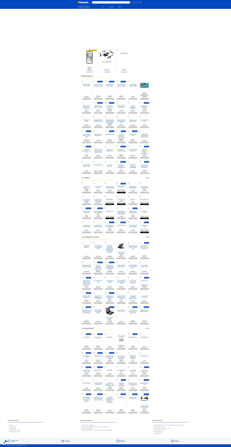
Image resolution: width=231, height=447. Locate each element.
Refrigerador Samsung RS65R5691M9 (133, 166)
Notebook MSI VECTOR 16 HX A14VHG (98, 311)
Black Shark (144, 133)
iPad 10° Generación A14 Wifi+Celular (121, 135)
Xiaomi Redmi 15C (110, 211)
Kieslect (109, 163)
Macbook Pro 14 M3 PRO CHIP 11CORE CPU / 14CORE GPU (86, 311)
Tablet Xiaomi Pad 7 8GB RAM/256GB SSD (121, 121)
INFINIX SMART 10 (121, 186)
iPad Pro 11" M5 (144, 280)
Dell (109, 148)
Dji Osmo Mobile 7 (86, 383)
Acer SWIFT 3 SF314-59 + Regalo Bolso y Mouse (133, 311)
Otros (98, 133)
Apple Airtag (109, 337)
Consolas (98, 354)
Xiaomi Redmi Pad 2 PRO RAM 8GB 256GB (98, 247)
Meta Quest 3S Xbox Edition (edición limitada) (109, 357)
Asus (144, 104)
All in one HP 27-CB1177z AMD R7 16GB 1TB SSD (144, 166)
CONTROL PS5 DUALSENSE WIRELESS (133, 357)
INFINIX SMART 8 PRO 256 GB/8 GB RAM (110, 227)
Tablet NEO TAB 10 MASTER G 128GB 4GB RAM (121, 297)
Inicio (103, 6)
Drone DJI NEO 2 (124, 53)
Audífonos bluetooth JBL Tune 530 (86, 151)
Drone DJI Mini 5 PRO (106, 61)
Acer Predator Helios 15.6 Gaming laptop (86, 135)
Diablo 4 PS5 (121, 397)
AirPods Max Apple (110, 134)
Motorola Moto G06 (98, 165)
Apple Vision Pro (98, 370)
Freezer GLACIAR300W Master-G (133, 107)
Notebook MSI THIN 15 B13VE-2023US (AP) (133, 247)
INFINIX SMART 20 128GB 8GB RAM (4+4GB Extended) (121, 213)
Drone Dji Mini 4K (121, 345)
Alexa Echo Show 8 (133, 337)
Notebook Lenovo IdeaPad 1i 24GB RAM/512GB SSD (98, 151)
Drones (107, 60)
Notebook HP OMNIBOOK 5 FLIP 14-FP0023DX (98, 297)
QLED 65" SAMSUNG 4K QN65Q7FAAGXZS (144, 94)
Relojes (109, 83)
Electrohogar (86, 354)
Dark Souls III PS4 (144, 356)
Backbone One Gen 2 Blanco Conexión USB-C (133, 384)
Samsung (144, 91)
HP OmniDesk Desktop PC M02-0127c (133, 282)
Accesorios (121, 381)
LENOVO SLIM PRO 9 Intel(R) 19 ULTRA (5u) (133, 267)
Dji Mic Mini (109, 370)
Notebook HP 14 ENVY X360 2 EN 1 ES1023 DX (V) (144, 247)
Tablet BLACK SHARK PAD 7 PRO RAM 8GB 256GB (144, 135)
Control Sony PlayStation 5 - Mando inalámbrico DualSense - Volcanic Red (109, 400)
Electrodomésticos (121, 104)
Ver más (147, 177)
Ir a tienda (111, 6)
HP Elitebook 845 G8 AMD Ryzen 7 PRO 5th (109, 297)
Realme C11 (132, 199)
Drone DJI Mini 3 (86, 337)
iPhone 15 (89, 67)
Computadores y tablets (86, 83)
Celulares (121, 83)
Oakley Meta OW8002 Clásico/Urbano (121, 384)
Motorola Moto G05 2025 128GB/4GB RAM (98, 213)
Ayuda (119, 6)
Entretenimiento (86, 118)
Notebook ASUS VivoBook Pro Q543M (144, 107)
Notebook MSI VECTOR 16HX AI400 (121, 254)
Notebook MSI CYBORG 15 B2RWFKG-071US (133, 297)
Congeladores (132, 104)
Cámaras (144, 118)
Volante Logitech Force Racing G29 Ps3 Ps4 (144, 407)
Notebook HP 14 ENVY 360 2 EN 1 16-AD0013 (86, 107)
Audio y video (124, 52)
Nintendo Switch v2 (98, 356)
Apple (89, 66)
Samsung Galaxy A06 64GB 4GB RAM (144, 188)
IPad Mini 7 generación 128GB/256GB (98, 267)
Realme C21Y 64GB (121, 225)
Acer (86, 133)
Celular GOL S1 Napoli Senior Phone (86, 188)
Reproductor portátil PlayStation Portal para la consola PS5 (98, 398)
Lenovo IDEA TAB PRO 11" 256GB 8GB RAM (121, 282)
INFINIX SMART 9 (109, 199)
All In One (144, 163)
